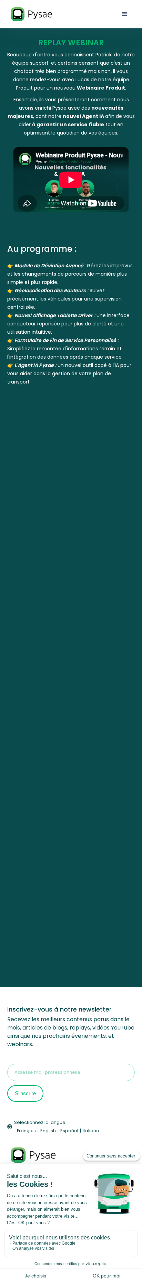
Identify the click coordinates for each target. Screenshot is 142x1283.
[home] (34, 14)
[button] (124, 14)
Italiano (91, 1130)
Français (26, 1130)
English (48, 1130)
